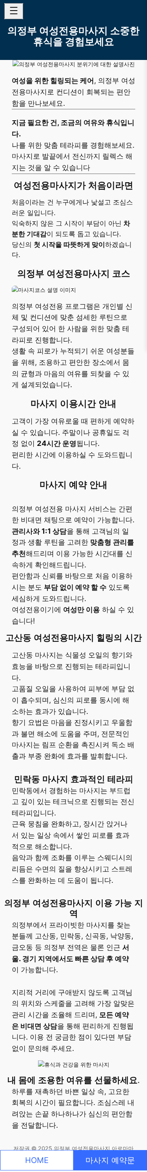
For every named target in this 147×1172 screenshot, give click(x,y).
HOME (37, 1160)
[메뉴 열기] (13, 11)
